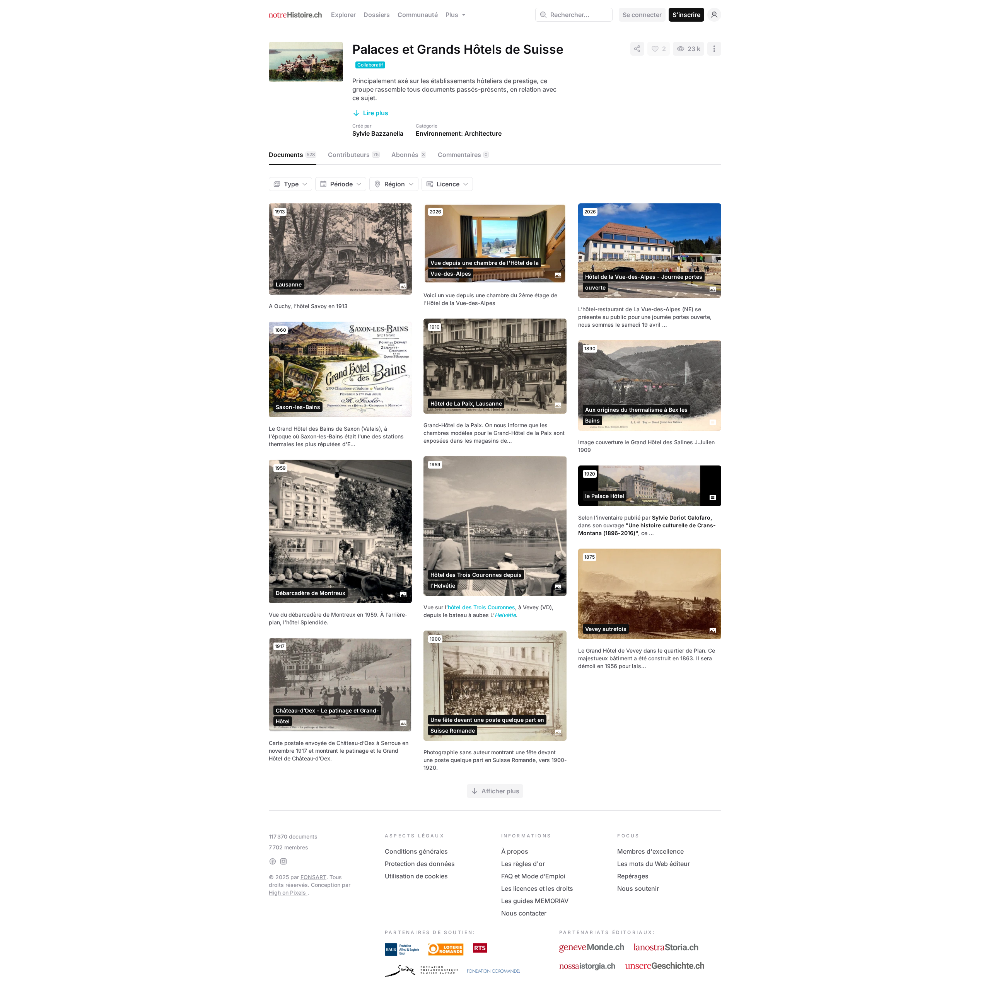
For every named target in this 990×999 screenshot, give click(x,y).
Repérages (633, 876)
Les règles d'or (523, 864)
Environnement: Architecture (459, 133)
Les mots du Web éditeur (653, 864)
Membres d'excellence (650, 851)
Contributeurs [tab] (353, 155)
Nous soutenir (638, 888)
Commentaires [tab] (463, 155)
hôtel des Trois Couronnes (481, 607)
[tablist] (495, 155)
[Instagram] (283, 861)
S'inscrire (686, 15)
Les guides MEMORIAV (534, 901)
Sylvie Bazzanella (377, 133)
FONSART (313, 877)
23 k (694, 49)
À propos (514, 851)
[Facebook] (273, 861)
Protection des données (420, 864)
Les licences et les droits (537, 888)
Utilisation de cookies (416, 876)
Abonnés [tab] (408, 155)
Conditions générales (416, 851)
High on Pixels (288, 892)
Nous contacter (523, 913)
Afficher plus (500, 791)
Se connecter (642, 15)
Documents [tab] (292, 155)
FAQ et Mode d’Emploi (533, 876)
